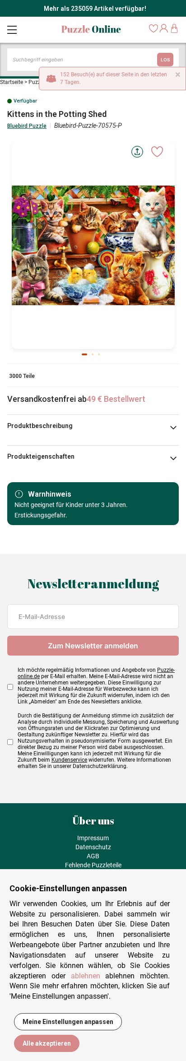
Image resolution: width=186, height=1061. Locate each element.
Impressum (93, 838)
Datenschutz (93, 847)
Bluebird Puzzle (26, 126)
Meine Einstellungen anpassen (68, 1021)
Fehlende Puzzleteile (93, 865)
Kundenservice (69, 760)
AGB (93, 856)
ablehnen (85, 976)
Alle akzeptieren (47, 1043)
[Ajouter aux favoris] (157, 152)
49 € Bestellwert (116, 399)
